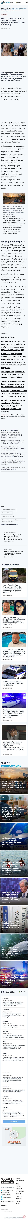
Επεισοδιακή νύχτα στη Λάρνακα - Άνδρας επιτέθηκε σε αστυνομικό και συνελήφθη (12, 841)
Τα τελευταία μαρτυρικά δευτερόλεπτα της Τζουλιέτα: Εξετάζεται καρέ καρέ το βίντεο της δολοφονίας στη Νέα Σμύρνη (14, 621)
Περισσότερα (14, 1121)
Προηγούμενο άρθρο (10, 532)
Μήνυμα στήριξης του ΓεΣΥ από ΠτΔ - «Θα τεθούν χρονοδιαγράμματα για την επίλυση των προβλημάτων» (13, 537)
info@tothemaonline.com (7, 1201)
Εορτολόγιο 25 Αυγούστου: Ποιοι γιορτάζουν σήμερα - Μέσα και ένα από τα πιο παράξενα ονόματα (13, 448)
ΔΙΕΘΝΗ (18, 1203)
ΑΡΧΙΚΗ (18, 1183)
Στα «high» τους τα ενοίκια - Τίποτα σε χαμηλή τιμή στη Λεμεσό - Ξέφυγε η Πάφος (13, 374)
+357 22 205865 (7, 1196)
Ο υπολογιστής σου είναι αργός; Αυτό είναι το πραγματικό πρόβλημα (14, 468)
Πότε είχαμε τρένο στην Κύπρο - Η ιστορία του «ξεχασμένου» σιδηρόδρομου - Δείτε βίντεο (14, 393)
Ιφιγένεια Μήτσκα (6, 513)
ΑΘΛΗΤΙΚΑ (5, 1021)
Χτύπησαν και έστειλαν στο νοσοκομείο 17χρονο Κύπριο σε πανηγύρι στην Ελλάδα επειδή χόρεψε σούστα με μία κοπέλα (13, 713)
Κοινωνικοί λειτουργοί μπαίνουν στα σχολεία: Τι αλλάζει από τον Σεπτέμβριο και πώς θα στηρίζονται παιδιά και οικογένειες (13, 462)
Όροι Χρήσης (4, 1209)
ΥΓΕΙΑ (4, 1041)
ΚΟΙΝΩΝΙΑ (5, 998)
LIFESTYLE (5, 1031)
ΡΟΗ (8, 992)
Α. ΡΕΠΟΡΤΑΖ (6, 1009)
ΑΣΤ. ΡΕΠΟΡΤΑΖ (20, 1191)
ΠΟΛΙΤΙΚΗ (18, 1186)
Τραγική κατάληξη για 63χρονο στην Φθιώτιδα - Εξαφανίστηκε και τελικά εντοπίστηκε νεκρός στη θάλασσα (12, 589)
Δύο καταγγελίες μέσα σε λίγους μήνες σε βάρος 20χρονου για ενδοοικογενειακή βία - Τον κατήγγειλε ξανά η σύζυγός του (13, 746)
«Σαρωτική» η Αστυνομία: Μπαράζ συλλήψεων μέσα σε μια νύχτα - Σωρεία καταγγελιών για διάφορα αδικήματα (13, 454)
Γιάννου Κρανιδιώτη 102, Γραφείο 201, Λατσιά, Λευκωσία (7, 1192)
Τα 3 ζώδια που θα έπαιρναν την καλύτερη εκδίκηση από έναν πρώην (13, 1036)
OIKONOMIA (19, 1188)
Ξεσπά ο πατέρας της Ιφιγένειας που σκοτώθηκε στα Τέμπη (11, 520)
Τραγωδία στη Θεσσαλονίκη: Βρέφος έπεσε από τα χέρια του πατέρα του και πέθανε (13, 384)
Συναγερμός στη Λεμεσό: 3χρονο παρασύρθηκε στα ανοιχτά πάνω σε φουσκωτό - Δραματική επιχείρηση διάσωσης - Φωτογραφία (11, 435)
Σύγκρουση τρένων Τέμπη (8, 509)
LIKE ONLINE (6, 1086)
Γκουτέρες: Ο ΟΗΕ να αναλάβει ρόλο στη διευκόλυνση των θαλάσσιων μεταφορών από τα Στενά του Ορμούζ (12, 896)
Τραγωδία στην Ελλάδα (8, 516)
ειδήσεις (3, 418)
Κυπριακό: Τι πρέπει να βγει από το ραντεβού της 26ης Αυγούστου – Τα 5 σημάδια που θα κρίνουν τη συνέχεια (14, 210)
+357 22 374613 (7, 1197)
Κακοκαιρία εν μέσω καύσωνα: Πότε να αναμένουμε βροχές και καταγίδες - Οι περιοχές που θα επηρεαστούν (12, 442)
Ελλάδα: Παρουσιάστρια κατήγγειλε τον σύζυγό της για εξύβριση (13, 683)
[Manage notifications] (24, 1216)
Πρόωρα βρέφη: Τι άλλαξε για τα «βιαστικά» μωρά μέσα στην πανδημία (13, 553)
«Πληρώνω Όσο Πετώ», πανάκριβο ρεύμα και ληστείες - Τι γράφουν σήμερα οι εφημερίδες (12, 924)
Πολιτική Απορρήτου (6, 1211)
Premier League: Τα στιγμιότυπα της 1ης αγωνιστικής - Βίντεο (13, 1026)
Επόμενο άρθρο (8, 549)
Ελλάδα (8, 8)
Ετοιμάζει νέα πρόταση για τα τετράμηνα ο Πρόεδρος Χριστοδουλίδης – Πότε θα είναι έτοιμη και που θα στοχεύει (13, 406)
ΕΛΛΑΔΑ (5, 1053)
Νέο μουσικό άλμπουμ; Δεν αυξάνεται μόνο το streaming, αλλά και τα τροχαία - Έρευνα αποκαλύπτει (14, 1047)
